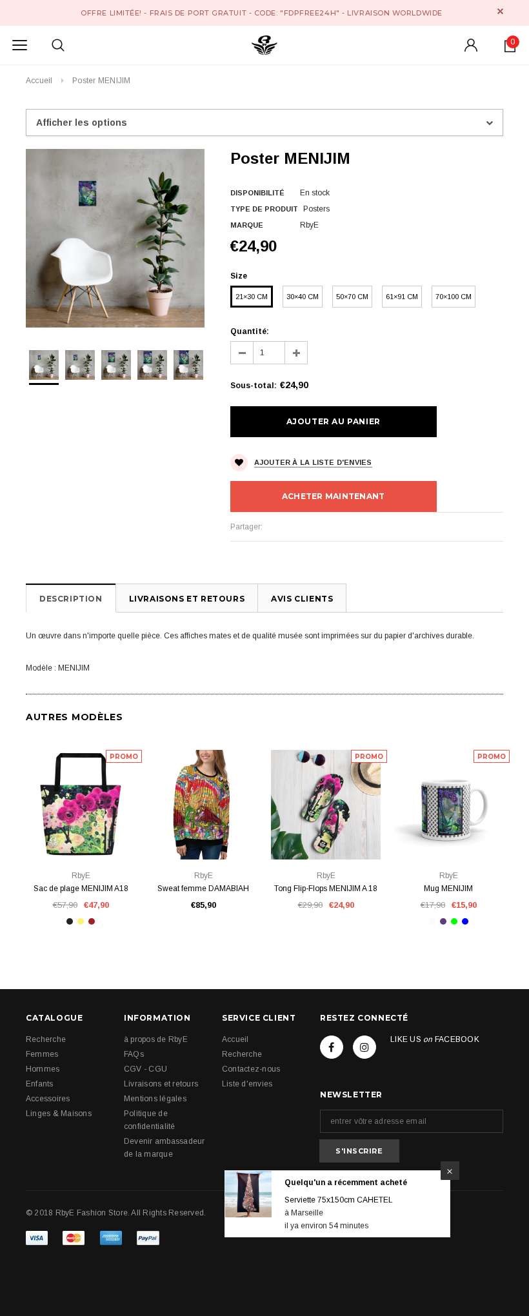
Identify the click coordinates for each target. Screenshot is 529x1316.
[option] (115, 238)
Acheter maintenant (333, 496)
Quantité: (249, 331)
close (500, 11)
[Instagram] (364, 1047)
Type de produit (264, 209)
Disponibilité (257, 193)
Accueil (39, 80)
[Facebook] (331, 1047)
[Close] (450, 1170)
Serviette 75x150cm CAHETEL (338, 1199)
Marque (246, 225)
